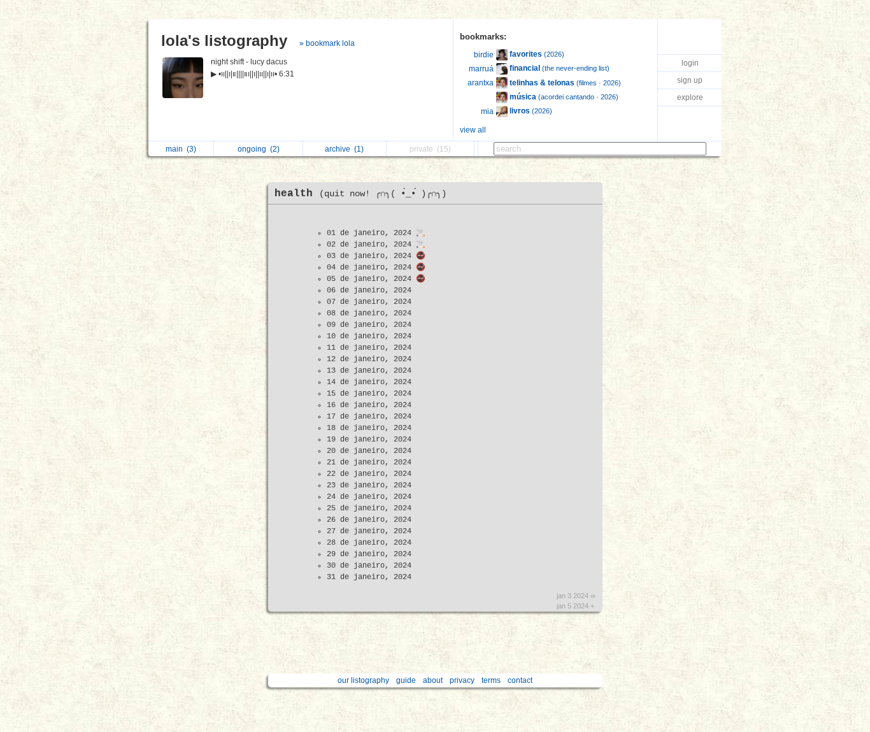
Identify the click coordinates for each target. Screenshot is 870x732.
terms (491, 680)
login (690, 63)
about (433, 680)
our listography (363, 680)
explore (690, 97)
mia (487, 111)
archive (344, 149)
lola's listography (224, 40)
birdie (484, 54)
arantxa (480, 82)
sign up (689, 80)
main (181, 149)
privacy (462, 680)
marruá (481, 68)
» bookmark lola (327, 43)
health (360, 193)
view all (473, 130)
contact (520, 680)
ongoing (259, 149)
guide (406, 680)
